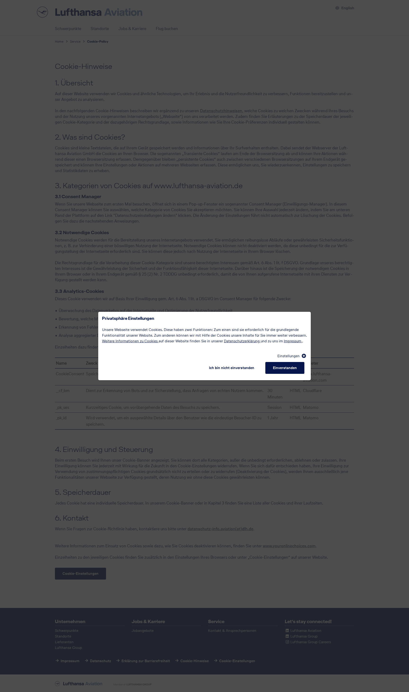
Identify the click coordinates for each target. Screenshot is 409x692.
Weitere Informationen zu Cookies (130, 341)
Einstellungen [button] (289, 355)
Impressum (293, 341)
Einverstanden (285, 367)
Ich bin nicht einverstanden (231, 367)
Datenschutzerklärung (242, 341)
